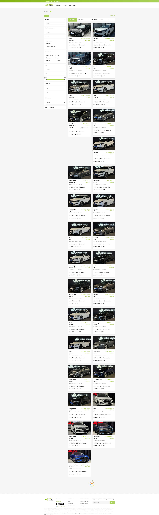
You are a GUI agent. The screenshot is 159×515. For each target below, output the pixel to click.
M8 (94, 268)
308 (94, 211)
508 (94, 239)
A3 (94, 125)
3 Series (71, 40)
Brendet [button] (47, 19)
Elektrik (49, 57)
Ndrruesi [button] (47, 37)
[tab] (55, 19)
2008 (70, 68)
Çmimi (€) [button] (47, 83)
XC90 (94, 68)
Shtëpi (45, 11)
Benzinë (58, 60)
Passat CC (72, 182)
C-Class (95, 381)
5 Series (71, 97)
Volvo (95, 67)
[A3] (55, 33)
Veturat (65, 5)
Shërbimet (58, 5)
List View (112, 15)
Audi (94, 124)
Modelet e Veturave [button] (50, 28)
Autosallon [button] (48, 98)
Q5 (94, 410)
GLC (94, 467)
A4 (70, 239)
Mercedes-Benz (97, 379)
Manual (48, 43)
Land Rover (72, 124)
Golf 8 (71, 296)
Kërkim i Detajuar (49, 107)
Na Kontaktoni (72, 5)
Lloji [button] (46, 65)
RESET (46, 15)
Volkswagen (72, 180)
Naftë (58, 55)
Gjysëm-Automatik (51, 46)
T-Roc (95, 182)
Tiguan (71, 211)
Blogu (58, 1)
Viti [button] (46, 74)
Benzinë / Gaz (50, 55)
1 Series (71, 324)
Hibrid (48, 60)
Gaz (58, 57)
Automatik (49, 41)
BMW (70, 38)
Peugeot (95, 38)
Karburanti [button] (47, 51)
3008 (94, 40)
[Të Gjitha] (55, 32)
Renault (95, 152)
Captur (95, 154)
